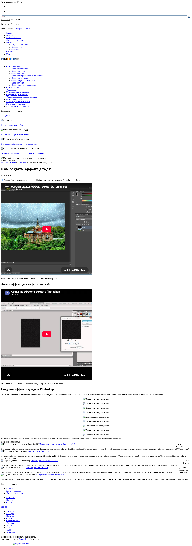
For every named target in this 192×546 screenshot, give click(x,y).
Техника (10, 523)
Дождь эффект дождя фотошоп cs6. (20, 180)
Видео (9, 42)
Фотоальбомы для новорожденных (21, 97)
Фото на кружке (18, 71)
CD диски (5, 116)
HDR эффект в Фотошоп (37, 468)
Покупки (10, 516)
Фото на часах (17, 83)
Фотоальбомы (12, 87)
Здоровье (10, 511)
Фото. (78, 180)
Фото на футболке (19, 69)
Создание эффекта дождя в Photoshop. (55, 180)
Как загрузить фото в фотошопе (15, 134)
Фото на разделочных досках (24, 85)
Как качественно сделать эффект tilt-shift (57, 444)
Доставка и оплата (14, 40)
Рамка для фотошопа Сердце (14, 125)
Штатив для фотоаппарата (18, 101)
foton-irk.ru (23, 539)
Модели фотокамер (20, 45)
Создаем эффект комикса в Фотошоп (52, 475)
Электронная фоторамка (17, 104)
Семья (9, 518)
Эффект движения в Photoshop (44, 460)
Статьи (9, 52)
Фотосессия (16, 47)
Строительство (13, 521)
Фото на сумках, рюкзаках (23, 80)
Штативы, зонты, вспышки (18, 92)
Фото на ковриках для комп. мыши (27, 76)
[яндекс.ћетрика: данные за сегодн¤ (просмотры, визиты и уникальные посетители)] (21, 544)
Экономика (11, 532)
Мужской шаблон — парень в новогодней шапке (23, 153)
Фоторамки (11, 90)
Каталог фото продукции (17, 106)
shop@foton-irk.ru (22, 28)
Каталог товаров (13, 38)
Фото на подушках (19, 78)
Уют (8, 528)
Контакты (10, 54)
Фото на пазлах (18, 73)
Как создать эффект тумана (40, 451)
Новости (10, 35)
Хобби (9, 530)
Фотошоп (15, 49)
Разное (4, 507)
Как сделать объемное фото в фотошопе (19, 144)
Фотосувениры (13, 66)
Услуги (9, 525)
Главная (9, 33)
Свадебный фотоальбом (17, 94)
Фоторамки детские (15, 99)
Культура (10, 513)
